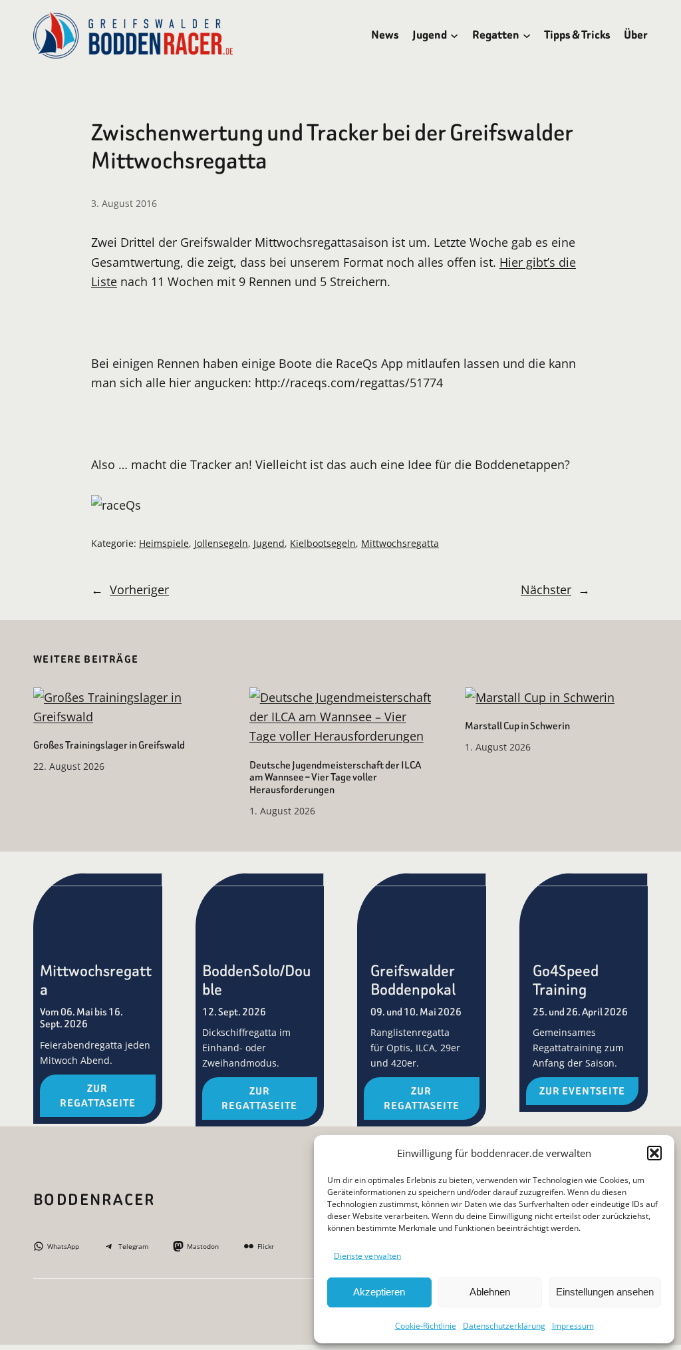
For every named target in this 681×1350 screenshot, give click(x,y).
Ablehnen (490, 1291)
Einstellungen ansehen (605, 1291)
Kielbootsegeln (323, 543)
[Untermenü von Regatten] (527, 35)
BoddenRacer (94, 1199)
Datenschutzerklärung (504, 1325)
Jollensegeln (221, 543)
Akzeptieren (379, 1291)
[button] (654, 1153)
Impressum (573, 1325)
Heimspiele (164, 543)
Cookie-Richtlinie (425, 1325)
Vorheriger (139, 589)
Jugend (269, 543)
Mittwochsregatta (400, 543)
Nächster (546, 589)
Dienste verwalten (367, 1256)
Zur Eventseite (582, 1091)
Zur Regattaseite (98, 1095)
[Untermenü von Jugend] (454, 35)
